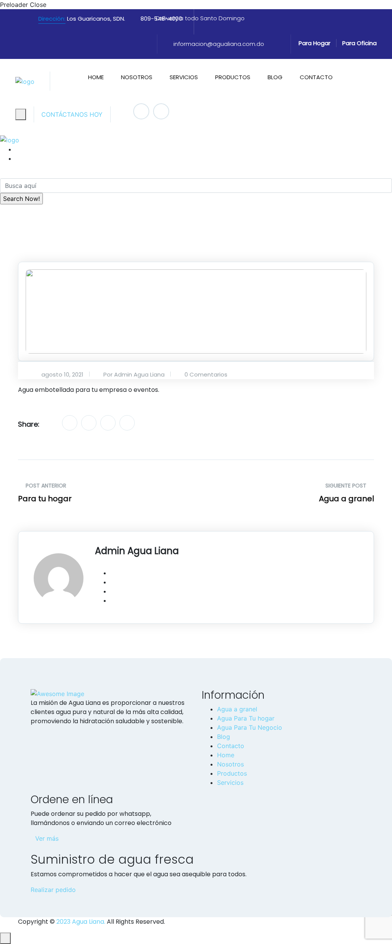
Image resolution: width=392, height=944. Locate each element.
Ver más (47, 838)
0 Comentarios (205, 374)
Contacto (316, 77)
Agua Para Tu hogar (245, 718)
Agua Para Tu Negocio (249, 727)
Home (96, 77)
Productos (232, 77)
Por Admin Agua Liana (133, 374)
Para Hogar (314, 43)
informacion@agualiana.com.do (218, 44)
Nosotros (136, 77)
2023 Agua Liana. (80, 921)
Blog (275, 77)
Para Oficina (359, 43)
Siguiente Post (346, 485)
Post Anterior (45, 485)
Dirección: (51, 19)
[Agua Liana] (24, 81)
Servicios (184, 77)
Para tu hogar (45, 498)
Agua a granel (346, 498)
